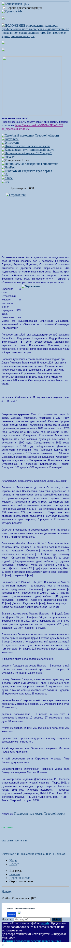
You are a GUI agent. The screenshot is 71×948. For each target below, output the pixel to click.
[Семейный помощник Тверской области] (30, 135)
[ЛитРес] (8, 167)
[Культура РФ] (12, 11)
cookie (45, 923)
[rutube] (7, 178)
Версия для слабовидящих (24, 7)
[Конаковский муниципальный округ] (28, 149)
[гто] (5, 181)
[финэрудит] (10, 142)
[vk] (5, 174)
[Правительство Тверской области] (26, 146)
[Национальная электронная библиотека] (30, 163)
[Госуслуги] (10, 139)
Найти (56, 919)
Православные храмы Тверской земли (39, 813)
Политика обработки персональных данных (31, 941)
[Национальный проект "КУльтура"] (27, 153)
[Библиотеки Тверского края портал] (27, 171)
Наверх (6, 891)
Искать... (7, 919)
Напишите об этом (11, 914)
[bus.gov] (8, 156)
